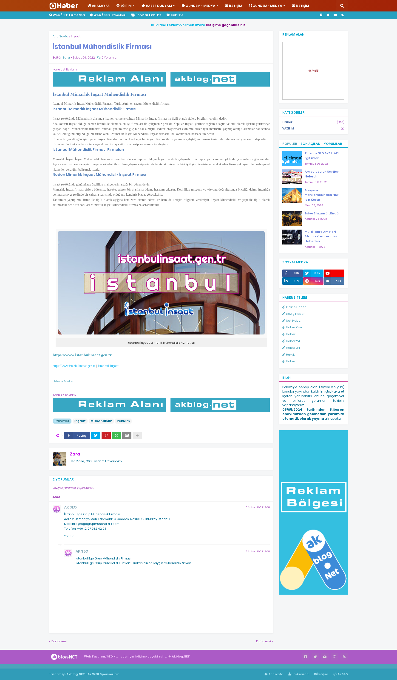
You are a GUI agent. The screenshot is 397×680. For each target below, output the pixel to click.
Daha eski (263, 641)
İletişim (322, 674)
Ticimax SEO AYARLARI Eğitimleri (322, 155)
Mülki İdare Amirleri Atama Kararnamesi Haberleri (321, 237)
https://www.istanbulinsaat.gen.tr (74, 366)
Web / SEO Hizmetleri (68, 15)
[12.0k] (334, 273)
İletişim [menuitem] (235, 5)
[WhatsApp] (116, 435)
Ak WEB (313, 70)
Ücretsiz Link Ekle (148, 15)
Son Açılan (310, 143)
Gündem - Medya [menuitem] (200, 5)
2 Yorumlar (110, 57)
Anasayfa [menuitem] (100, 5)
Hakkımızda (300, 674)
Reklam (123, 421)
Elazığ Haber (295, 314)
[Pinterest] (106, 435)
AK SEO (70, 507)
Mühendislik (101, 421)
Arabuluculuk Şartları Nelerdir (322, 174)
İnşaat (76, 36)
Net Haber (293, 320)
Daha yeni (59, 641)
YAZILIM (313, 128)
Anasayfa (275, 674)
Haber (313, 122)
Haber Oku (293, 327)
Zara (75, 454)
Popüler (289, 143)
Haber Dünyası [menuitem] (158, 5)
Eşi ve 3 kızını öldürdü (322, 213)
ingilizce (47, 666)
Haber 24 (292, 341)
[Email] (126, 435)
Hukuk (290, 354)
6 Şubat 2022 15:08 (258, 507)
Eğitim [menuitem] (126, 5)
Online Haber (295, 307)
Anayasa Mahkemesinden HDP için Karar (322, 195)
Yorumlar (333, 143)
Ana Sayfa (60, 36)
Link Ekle (176, 15)
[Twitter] (95, 435)
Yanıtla (69, 536)
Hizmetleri (110, 15)
